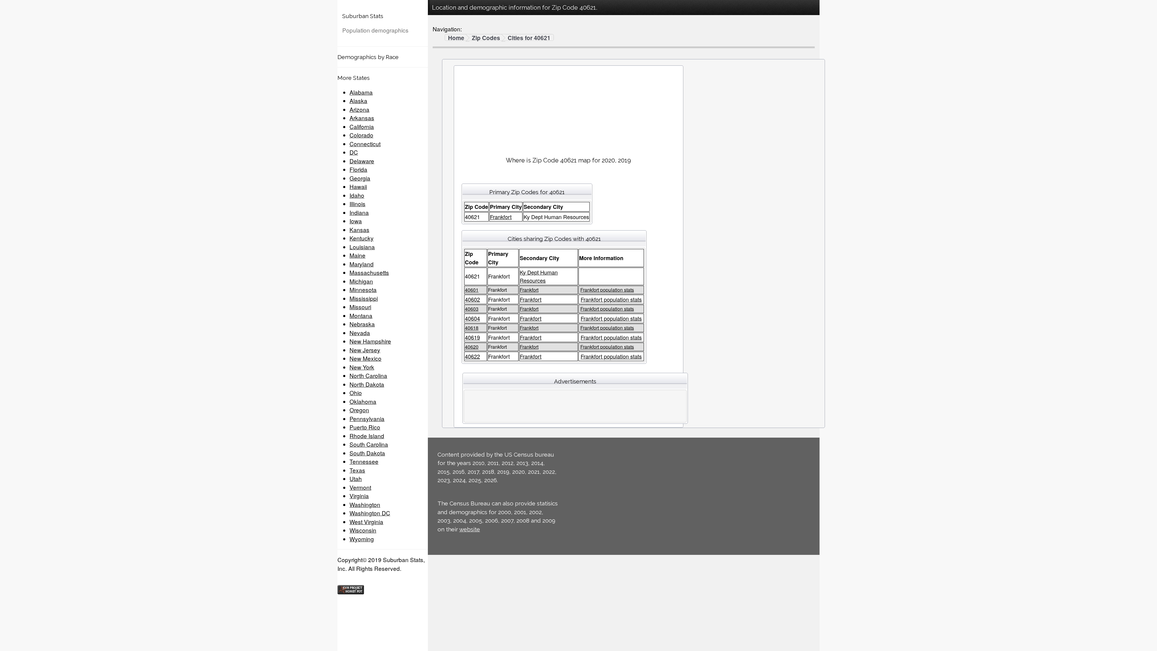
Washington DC (370, 513)
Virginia (359, 496)
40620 (471, 346)
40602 (472, 299)
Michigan (361, 281)
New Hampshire (370, 341)
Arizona (359, 109)
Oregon (359, 410)
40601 (471, 289)
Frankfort (501, 217)
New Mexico (365, 358)
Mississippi (364, 298)
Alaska (358, 100)
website (469, 529)
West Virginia (366, 521)
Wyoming (362, 539)
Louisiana (362, 247)
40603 (471, 308)
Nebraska (362, 324)
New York (362, 367)
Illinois (357, 204)
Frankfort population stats (607, 289)
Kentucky (362, 238)
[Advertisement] (568, 109)
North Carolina (368, 375)
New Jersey (365, 350)
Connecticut (365, 144)
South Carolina (369, 444)
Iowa (356, 221)
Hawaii (358, 186)
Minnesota (363, 289)
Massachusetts (369, 272)
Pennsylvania (367, 418)
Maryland (362, 264)
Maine (357, 255)
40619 (472, 337)
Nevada (360, 333)
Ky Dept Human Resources (539, 276)
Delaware (362, 161)
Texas (357, 470)
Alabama (361, 92)
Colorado (361, 135)
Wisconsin (363, 530)
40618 (471, 327)
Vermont (360, 487)
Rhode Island (367, 436)
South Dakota (367, 453)
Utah (356, 478)
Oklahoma (363, 401)
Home (456, 38)
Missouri (360, 307)
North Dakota (367, 384)
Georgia (360, 178)
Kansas (359, 229)
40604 (472, 318)
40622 (472, 356)
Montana (361, 315)
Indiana (359, 212)
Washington (365, 504)
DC (354, 152)
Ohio (356, 392)
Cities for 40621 (529, 38)
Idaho (357, 195)
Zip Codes (486, 38)
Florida (358, 169)
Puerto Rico (365, 427)
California (362, 126)
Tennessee (364, 461)
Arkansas (362, 118)
